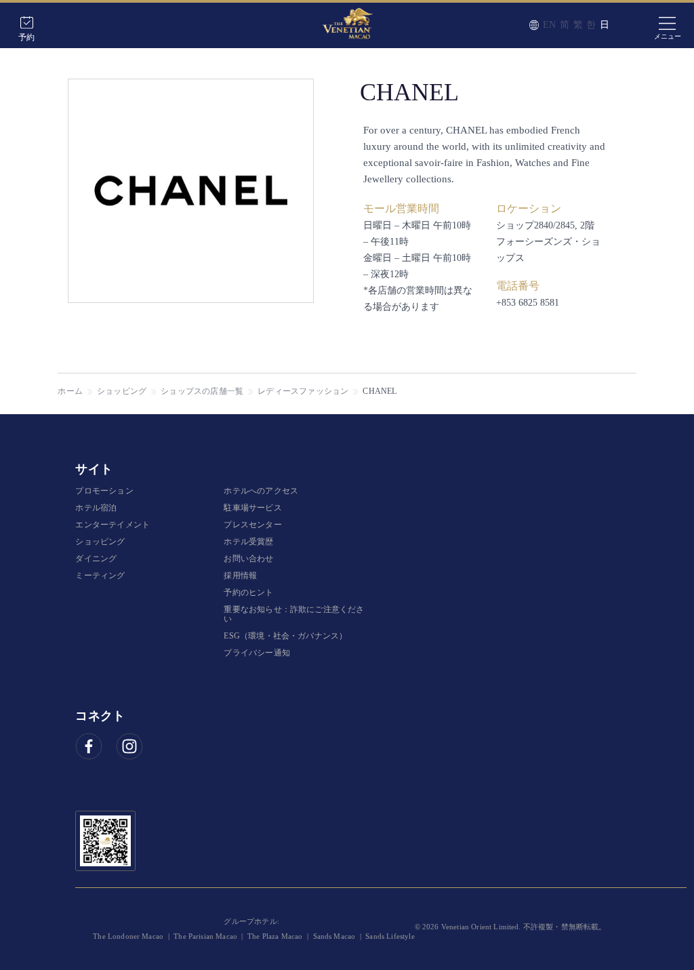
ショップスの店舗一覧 (202, 391)
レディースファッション (303, 391)
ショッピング (121, 391)
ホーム (70, 391)
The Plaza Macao (274, 936)
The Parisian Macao (205, 936)
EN (549, 25)
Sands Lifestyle (389, 936)
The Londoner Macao (128, 936)
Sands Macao (334, 936)
